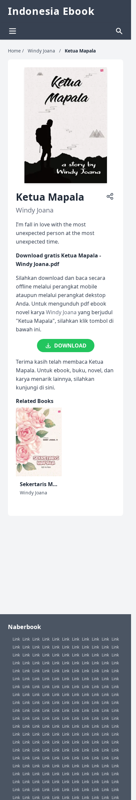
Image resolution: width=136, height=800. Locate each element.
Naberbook (24, 627)
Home (14, 51)
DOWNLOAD (70, 345)
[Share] (110, 196)
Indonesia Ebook (51, 11)
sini (49, 387)
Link (16, 639)
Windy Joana (41, 51)
